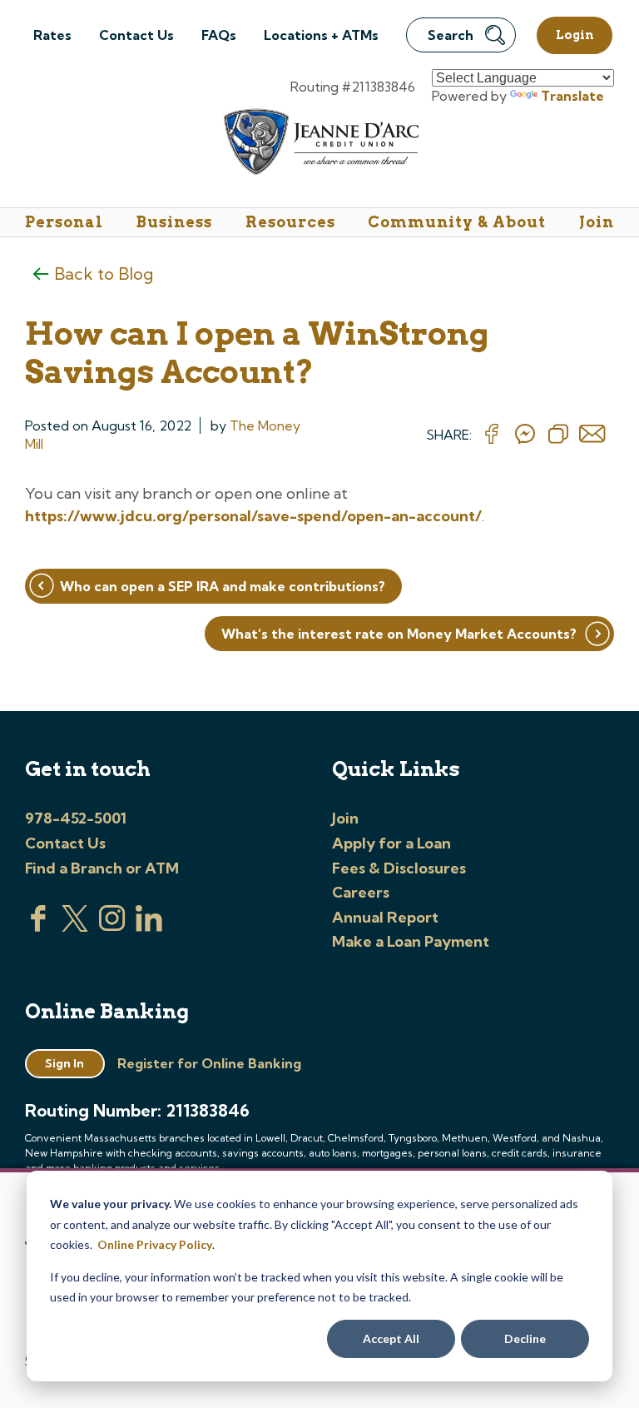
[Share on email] (592, 434)
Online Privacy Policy (154, 1244)
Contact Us (136, 35)
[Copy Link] (558, 434)
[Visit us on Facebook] (38, 926)
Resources (290, 222)
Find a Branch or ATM (102, 868)
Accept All (391, 1338)
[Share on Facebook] (491, 434)
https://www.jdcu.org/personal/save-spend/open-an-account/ (253, 515)
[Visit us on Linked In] (149, 926)
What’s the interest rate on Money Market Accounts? (399, 633)
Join (596, 222)
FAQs (218, 35)
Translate (572, 95)
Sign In (64, 1063)
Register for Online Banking (209, 1063)
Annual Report (385, 917)
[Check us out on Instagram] (112, 926)
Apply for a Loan (391, 843)
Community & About (457, 222)
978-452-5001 (75, 818)
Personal (64, 222)
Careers (360, 892)
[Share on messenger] (525, 434)
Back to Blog (103, 273)
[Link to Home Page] (320, 144)
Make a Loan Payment (410, 941)
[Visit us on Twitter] (75, 926)
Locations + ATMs (321, 35)
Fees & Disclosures (399, 868)
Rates (52, 35)
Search (450, 35)
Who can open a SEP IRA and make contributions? (222, 586)
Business (174, 222)
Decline (525, 1338)
